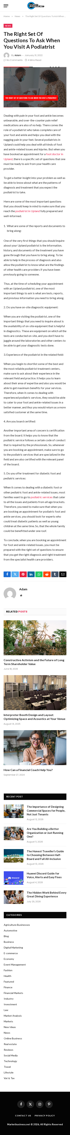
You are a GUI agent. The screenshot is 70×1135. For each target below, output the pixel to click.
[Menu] (6, 6)
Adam (18, 55)
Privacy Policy (45, 1115)
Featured (9, 981)
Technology (10, 1061)
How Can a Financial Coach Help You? (28, 770)
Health (7, 975)
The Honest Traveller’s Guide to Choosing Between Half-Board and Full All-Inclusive (45, 855)
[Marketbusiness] (35, 6)
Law (6, 1009)
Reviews (8, 1049)
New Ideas (10, 1027)
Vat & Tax (9, 1078)
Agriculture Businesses (17, 924)
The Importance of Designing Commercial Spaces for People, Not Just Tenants (46, 810)
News (8, 25)
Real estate (10, 1044)
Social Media (11, 1055)
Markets (8, 1021)
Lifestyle (8, 1072)
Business (9, 941)
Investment (10, 1004)
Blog (6, 936)
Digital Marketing (13, 947)
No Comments (15, 60)
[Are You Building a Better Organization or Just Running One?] (14, 833)
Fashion (8, 970)
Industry (8, 998)
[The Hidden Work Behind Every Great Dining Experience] (14, 897)
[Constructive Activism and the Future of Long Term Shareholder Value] (35, 637)
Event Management (15, 964)
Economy (9, 958)
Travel (7, 1066)
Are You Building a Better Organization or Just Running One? (45, 832)
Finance (8, 987)
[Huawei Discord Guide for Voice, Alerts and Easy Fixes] (14, 878)
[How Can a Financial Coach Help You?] (35, 747)
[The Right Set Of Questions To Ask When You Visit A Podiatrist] (35, 87)
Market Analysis (13, 1015)
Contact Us (23, 1115)
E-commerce (11, 953)
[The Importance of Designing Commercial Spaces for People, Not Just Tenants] (14, 811)
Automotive (10, 930)
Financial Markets (13, 992)
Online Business (13, 1038)
